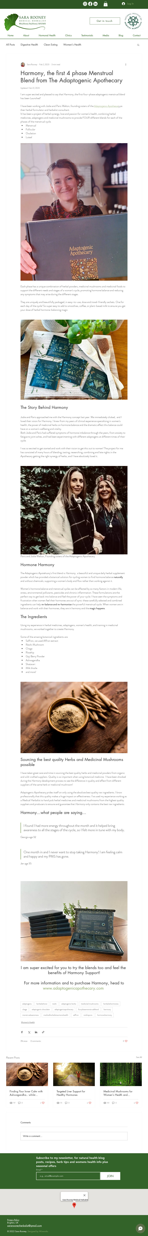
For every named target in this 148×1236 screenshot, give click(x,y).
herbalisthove (41, 1003)
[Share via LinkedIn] (36, 1032)
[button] (105, 3)
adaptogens (27, 1003)
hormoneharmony (104, 1015)
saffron (76, 1015)
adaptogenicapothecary (64, 1009)
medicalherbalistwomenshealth (56, 1015)
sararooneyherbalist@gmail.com (24, 1225)
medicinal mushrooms (89, 1003)
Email (38, 1170)
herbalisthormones (110, 1003)
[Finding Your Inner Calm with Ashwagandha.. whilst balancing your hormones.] (27, 1074)
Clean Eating (51, 44)
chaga (24, 1009)
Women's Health (72, 44)
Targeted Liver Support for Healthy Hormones (71, 1093)
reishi (54, 1003)
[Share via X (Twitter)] (29, 1032)
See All (139, 1057)
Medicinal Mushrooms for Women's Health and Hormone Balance (117, 1093)
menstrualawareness (30, 1015)
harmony (107, 1009)
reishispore (88, 1015)
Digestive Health (29, 44)
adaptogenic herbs (68, 1003)
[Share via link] (43, 1032)
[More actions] (125, 64)
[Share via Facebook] (22, 1032)
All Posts (10, 44)
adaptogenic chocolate (41, 1009)
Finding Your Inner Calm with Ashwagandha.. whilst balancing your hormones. (26, 1093)
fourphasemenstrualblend (88, 1009)
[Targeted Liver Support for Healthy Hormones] (74, 1074)
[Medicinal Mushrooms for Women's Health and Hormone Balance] (121, 1074)
